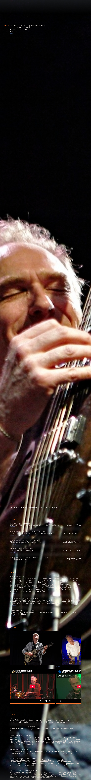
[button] (7, 26)
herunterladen (57, 666)
